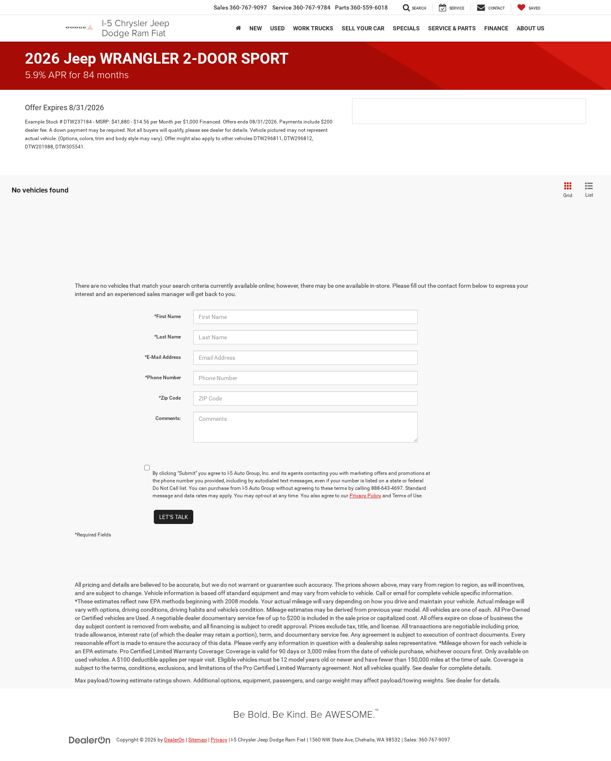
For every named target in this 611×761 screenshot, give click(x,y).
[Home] (238, 28)
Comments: (168, 418)
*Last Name (167, 337)
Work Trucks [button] (313, 28)
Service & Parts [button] (452, 28)
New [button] (255, 28)
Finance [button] (496, 28)
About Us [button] (530, 28)
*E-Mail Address (163, 357)
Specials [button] (406, 28)
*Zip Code (170, 398)
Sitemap (197, 740)
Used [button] (277, 28)
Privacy (219, 740)
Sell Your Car (363, 28)
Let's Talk (173, 517)
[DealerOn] (90, 739)
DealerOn (174, 740)
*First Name (167, 316)
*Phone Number (163, 377)
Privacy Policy (365, 496)
